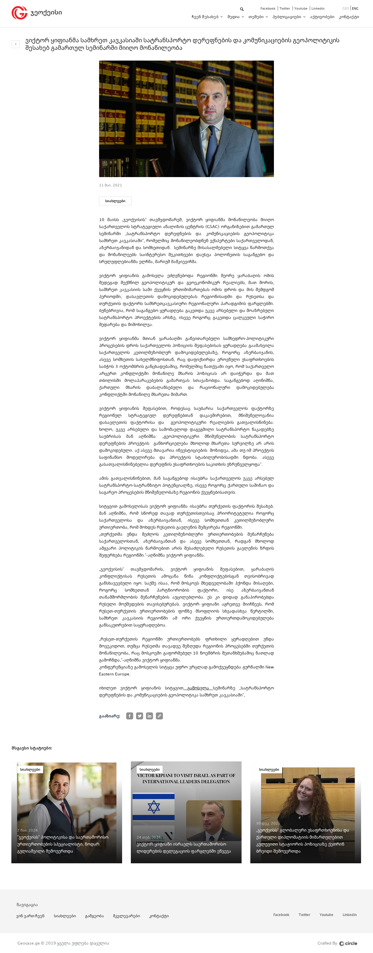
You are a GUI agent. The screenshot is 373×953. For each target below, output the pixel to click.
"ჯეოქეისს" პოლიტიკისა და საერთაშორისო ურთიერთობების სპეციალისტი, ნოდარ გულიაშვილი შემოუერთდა (62, 844)
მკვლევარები (126, 915)
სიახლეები (115, 200)
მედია (234, 16)
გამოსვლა (198, 688)
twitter (285, 8)
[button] (242, 9)
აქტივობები (322, 16)
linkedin (318, 8)
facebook (268, 8)
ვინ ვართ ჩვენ (30, 915)
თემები (256, 16)
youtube (301, 8)
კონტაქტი (349, 16)
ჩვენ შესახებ (206, 16)
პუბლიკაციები (287, 16)
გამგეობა (94, 915)
